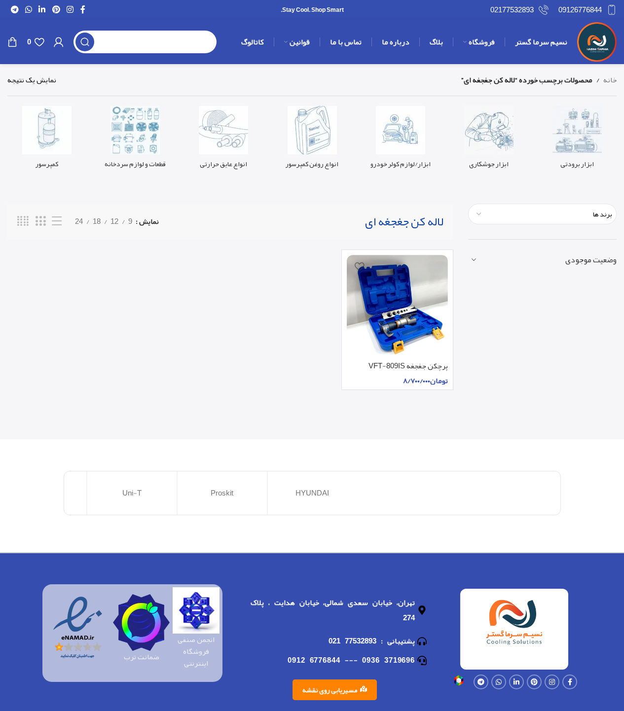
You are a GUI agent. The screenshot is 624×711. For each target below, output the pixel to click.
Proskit (222, 493)
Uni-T (132, 493)
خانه (610, 80)
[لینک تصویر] (459, 682)
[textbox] (542, 214)
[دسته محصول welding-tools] (488, 140)
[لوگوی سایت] (597, 44)
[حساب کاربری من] (59, 42)
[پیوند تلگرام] (14, 9)
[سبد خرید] (12, 42)
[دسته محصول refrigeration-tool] (577, 140)
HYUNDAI (312, 493)
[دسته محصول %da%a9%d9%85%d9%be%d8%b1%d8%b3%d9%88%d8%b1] (46, 140)
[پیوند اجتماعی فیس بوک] (83, 9)
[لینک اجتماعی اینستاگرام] (69, 9)
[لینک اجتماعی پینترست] (56, 9)
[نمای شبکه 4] (23, 221)
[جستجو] (84, 42)
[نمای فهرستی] (57, 221)
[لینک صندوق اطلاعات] (587, 10)
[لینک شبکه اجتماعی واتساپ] (28, 9)
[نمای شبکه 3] (40, 221)
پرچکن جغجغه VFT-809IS (408, 365)
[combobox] (542, 214)
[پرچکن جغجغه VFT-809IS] (397, 305)
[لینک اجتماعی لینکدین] (42, 9)
